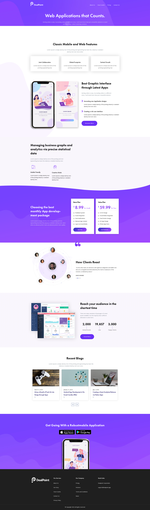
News (77, 496)
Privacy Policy (57, 500)
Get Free (80, 229)
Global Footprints (75, 62)
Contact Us (117, 5)
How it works (101, 5)
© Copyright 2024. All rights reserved (75, 507)
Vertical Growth (105, 62)
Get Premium (104, 229)
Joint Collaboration (45, 62)
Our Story (56, 487)
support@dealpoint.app (104, 487)
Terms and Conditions (82, 491)
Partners (78, 487)
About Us (92, 5)
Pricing (109, 5)
